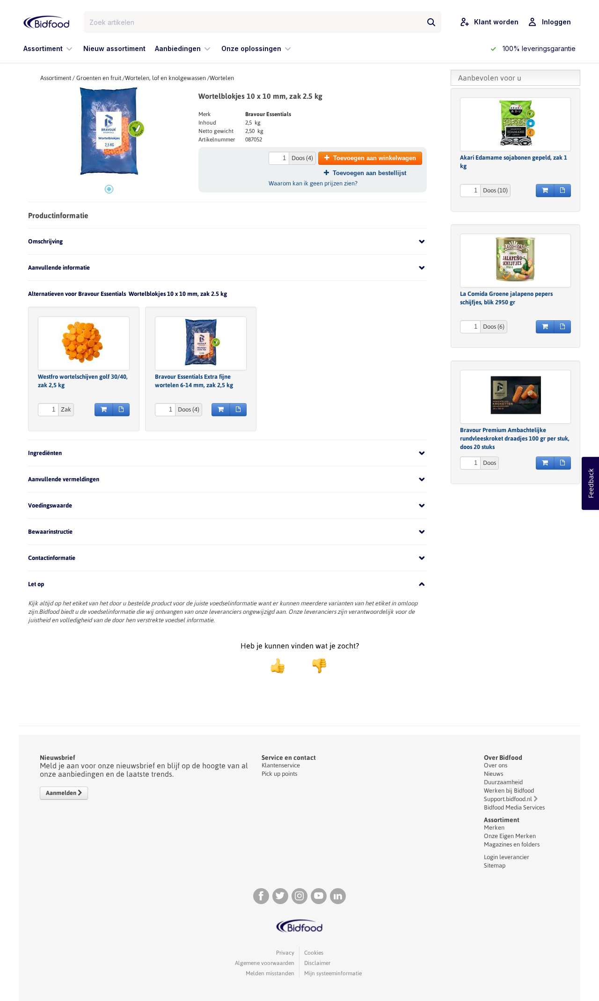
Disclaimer (317, 963)
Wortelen (222, 77)
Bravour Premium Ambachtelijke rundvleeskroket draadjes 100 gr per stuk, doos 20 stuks (515, 438)
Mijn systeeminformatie (333, 973)
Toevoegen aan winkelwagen (374, 158)
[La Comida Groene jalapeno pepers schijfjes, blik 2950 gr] (515, 259)
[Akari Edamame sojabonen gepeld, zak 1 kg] (515, 123)
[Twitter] (280, 896)
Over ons (495, 765)
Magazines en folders (512, 844)
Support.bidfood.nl (508, 798)
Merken (494, 827)
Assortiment (55, 77)
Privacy (285, 952)
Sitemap (494, 865)
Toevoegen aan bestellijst (369, 173)
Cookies (313, 952)
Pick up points (279, 773)
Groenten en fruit (98, 77)
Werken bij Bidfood (509, 790)
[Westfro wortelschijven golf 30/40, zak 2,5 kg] (83, 342)
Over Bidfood (503, 757)
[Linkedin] (338, 896)
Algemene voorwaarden (264, 963)
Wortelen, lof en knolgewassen (165, 77)
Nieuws (493, 773)
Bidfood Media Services (514, 807)
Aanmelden (62, 792)
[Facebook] (261, 896)
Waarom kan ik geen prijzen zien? (313, 183)
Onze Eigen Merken (510, 835)
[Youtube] (319, 896)
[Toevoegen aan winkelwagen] (104, 409)
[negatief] (314, 666)
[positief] (277, 666)
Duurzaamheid (503, 782)
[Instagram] (299, 896)
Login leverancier (506, 857)
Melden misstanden (270, 973)
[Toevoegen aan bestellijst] (121, 409)
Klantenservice (281, 765)
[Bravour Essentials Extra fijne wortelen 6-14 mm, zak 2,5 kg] (200, 342)
